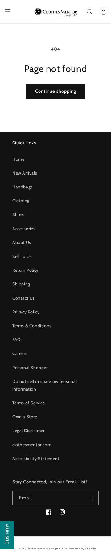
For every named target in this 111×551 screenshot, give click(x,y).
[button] (7, 11)
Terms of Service (28, 403)
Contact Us (23, 298)
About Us (21, 242)
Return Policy (25, 270)
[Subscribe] (91, 498)
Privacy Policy (25, 312)
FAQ (16, 339)
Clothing (21, 200)
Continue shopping (55, 91)
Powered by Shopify (82, 548)
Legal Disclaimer (28, 430)
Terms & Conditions (31, 326)
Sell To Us (22, 256)
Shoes (18, 214)
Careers (19, 353)
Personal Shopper (30, 367)
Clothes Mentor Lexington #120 (47, 548)
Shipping (21, 284)
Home (18, 159)
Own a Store (24, 416)
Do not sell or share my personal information (44, 385)
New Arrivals (24, 173)
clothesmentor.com (31, 444)
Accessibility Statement (36, 458)
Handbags (22, 187)
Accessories (23, 228)
